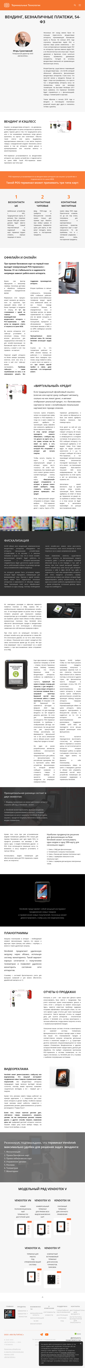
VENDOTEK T (23, 1314)
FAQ (62, 1321)
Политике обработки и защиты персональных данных (58, 1354)
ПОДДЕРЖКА (62, 1306)
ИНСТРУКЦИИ (62, 1315)
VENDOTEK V (23, 1311)
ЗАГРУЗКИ (62, 1318)
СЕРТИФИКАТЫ (49, 1312)
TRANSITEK (23, 1317)
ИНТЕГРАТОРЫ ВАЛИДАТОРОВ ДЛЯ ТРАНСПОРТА (76, 1319)
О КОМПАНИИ (49, 1307)
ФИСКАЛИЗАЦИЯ (37, 1318)
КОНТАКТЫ (75, 1306)
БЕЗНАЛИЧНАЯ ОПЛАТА (36, 1314)
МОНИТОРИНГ (36, 1324)
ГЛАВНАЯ (9, 1306)
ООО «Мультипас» (68, 1355)
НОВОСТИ (49, 1315)
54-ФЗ (36, 1321)
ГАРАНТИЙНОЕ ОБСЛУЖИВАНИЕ (63, 1311)
